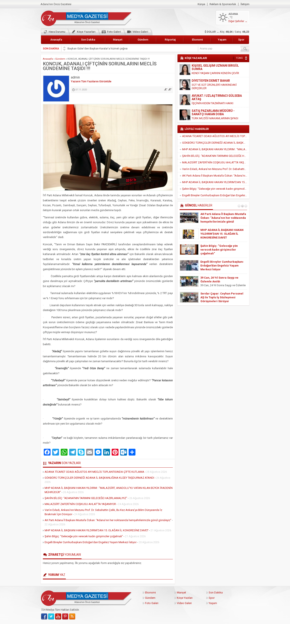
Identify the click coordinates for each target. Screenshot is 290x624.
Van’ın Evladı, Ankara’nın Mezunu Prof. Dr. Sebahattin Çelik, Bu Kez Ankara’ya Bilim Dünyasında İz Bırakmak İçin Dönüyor (215, 169)
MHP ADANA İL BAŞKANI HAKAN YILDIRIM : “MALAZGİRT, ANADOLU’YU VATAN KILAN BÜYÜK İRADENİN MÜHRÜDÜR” (215, 149)
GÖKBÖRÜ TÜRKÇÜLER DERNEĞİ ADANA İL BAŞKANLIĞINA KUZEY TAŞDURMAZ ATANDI (99, 477)
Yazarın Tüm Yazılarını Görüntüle (91, 81)
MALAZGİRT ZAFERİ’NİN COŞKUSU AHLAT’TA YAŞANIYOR (80, 504)
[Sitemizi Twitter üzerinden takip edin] (51, 616)
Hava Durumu (57, 31)
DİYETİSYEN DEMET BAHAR (211, 80)
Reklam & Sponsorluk (223, 4)
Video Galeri (140, 31)
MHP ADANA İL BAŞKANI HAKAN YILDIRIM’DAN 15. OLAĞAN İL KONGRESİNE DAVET (96, 530)
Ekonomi (197, 39)
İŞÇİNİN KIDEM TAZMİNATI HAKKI (212, 103)
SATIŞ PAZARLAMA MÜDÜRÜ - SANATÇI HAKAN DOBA (213, 112)
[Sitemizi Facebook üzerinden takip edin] (44, 616)
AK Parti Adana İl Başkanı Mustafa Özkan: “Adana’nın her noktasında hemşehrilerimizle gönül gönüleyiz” (108, 520)
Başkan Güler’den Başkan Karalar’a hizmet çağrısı (98, 48)
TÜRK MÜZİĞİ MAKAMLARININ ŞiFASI (215, 118)
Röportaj (170, 39)
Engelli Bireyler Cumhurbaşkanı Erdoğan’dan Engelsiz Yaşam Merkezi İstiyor (91, 542)
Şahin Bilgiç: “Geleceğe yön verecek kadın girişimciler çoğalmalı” (84, 536)
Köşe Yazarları (86, 31)
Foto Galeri (114, 31)
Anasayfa (56, 39)
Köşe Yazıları (185, 597)
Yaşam (222, 39)
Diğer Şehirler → (237, 21)
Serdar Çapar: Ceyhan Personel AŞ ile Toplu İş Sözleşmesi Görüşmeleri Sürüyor (221, 297)
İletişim (245, 4)
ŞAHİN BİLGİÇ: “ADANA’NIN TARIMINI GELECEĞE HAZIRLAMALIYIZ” (86, 498)
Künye (201, 4)
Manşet (117, 39)
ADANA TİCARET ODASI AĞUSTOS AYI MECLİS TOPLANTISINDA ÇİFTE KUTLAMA (94, 471)
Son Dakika (88, 39)
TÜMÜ (239, 58)
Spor (241, 39)
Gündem (143, 39)
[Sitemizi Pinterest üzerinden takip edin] (65, 616)
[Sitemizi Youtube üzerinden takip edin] (58, 616)
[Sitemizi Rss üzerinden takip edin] (72, 616)
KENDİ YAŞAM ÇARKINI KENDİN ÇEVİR (215, 73)
